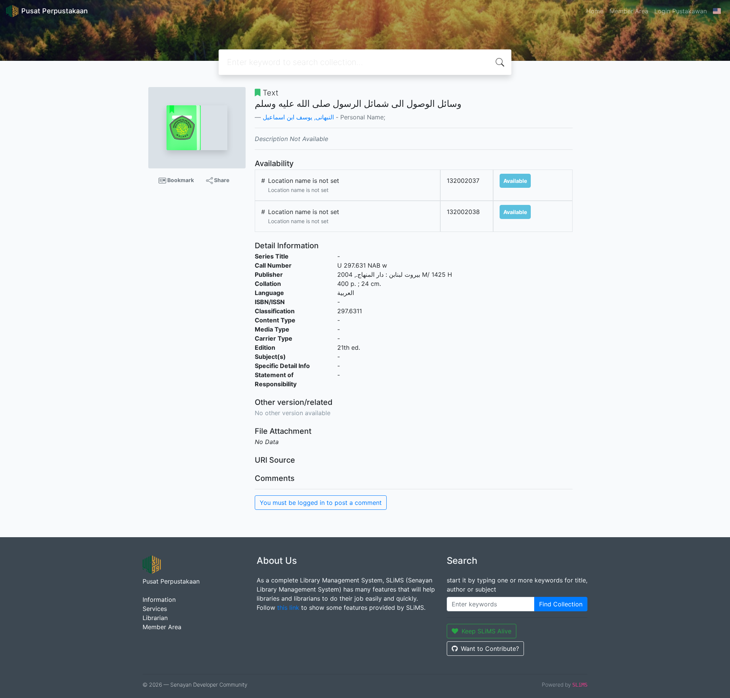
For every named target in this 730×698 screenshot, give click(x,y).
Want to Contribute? (490, 648)
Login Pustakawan (680, 11)
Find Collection (560, 604)
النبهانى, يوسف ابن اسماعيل (298, 117)
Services (155, 608)
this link (288, 607)
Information (159, 599)
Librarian (155, 618)
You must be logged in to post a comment (321, 502)
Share (221, 180)
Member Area (628, 11)
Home (594, 11)
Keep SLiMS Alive (486, 631)
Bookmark (180, 180)
